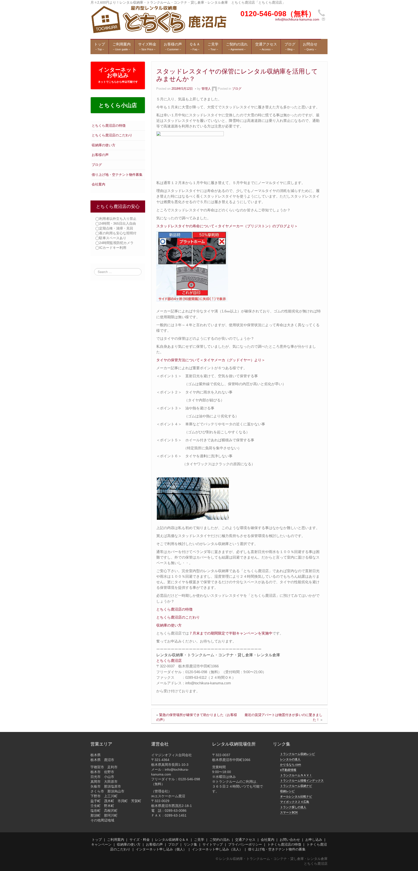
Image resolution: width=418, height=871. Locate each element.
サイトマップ (212, 844)
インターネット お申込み (118, 75)
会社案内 (98, 184)
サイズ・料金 (139, 839)
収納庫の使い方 (103, 145)
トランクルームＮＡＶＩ (296, 775)
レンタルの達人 (290, 759)
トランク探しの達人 (293, 807)
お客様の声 (100, 155)
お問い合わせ (290, 839)
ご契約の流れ (219, 839)
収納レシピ (287, 791)
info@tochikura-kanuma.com (297, 19)
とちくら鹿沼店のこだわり (112, 135)
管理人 (206, 88)
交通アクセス (245, 839)
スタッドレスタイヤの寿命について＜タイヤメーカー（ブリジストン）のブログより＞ (227, 226)
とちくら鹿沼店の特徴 (109, 125)
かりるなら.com (290, 764)
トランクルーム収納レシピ (297, 754)
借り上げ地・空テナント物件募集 (117, 175)
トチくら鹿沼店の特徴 (284, 844)
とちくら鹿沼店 (169, 660)
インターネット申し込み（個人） (161, 849)
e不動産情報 (288, 770)
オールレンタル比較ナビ (296, 796)
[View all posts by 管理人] (214, 88)
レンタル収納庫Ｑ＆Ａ (172, 839)
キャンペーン (101, 844)
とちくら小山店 (118, 105)
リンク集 (190, 844)
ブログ (97, 165)
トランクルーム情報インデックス (302, 780)
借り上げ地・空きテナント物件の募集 (277, 849)
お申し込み (313, 839)
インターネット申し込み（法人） (217, 849)
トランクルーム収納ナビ (296, 786)
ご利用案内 (115, 839)
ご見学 (199, 839)
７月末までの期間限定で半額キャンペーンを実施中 (230, 633)
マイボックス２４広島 (294, 802)
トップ (97, 839)
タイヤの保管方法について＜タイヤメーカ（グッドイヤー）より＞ (210, 360)
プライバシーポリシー (245, 844)
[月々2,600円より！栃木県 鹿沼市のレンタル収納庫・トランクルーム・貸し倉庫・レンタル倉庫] (158, 19)
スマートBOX (289, 812)
